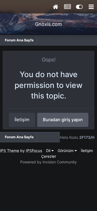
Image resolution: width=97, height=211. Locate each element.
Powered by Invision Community (48, 162)
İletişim (22, 119)
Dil (48, 150)
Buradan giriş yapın (63, 119)
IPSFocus (34, 150)
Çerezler (48, 156)
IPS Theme (9, 150)
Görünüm (66, 150)
